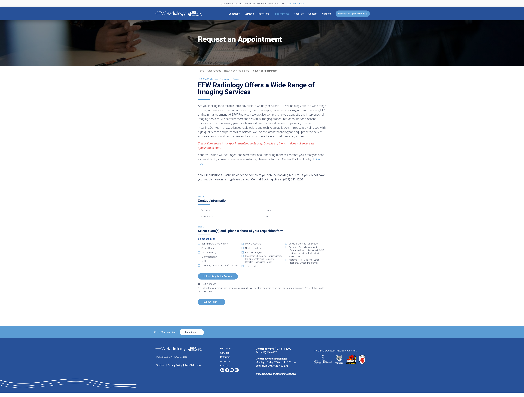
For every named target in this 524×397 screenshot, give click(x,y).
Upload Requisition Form (216, 276)
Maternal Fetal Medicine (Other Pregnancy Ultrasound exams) (304, 261)
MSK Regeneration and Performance (219, 265)
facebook (222, 370)
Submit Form (210, 302)
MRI (203, 261)
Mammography (209, 256)
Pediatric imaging (253, 252)
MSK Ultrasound (253, 243)
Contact (312, 13)
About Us (299, 13)
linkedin (227, 370)
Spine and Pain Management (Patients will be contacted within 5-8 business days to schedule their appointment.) (306, 252)
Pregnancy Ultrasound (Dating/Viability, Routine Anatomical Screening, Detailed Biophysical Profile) (263, 259)
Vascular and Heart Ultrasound (303, 243)
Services (249, 13)
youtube (232, 370)
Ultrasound (250, 266)
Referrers (263, 13)
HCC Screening (208, 252)
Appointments (281, 13)
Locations (234, 13)
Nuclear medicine (253, 248)
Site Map (160, 365)
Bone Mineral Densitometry (214, 243)
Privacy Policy (175, 365)
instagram (237, 370)
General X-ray (207, 248)
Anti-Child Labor (193, 365)
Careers (326, 13)
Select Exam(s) (206, 239)
